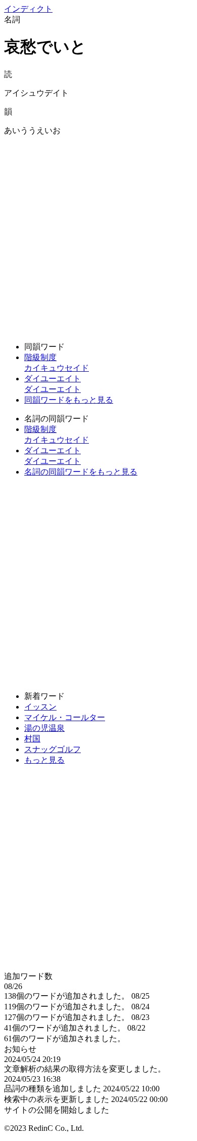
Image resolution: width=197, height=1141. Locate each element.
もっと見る (44, 760)
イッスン (40, 706)
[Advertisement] (98, 235)
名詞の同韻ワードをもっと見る (80, 471)
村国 (32, 738)
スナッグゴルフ (52, 749)
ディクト (28, 9)
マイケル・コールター (64, 717)
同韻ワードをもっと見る (68, 400)
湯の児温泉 (44, 728)
